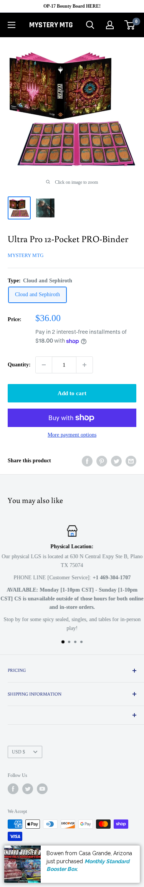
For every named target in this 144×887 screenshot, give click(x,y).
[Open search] (90, 25)
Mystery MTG (25, 255)
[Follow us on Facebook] (13, 788)
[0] (130, 25)
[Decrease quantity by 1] (44, 365)
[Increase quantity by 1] (84, 365)
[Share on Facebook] (87, 461)
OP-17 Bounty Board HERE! (72, 6)
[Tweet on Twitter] (116, 461)
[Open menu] (11, 25)
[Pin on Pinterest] (101, 461)
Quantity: (19, 365)
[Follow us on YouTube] (42, 788)
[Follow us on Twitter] (27, 788)
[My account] (110, 25)
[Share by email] (131, 461)
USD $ (18, 752)
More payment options (72, 435)
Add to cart (72, 393)
